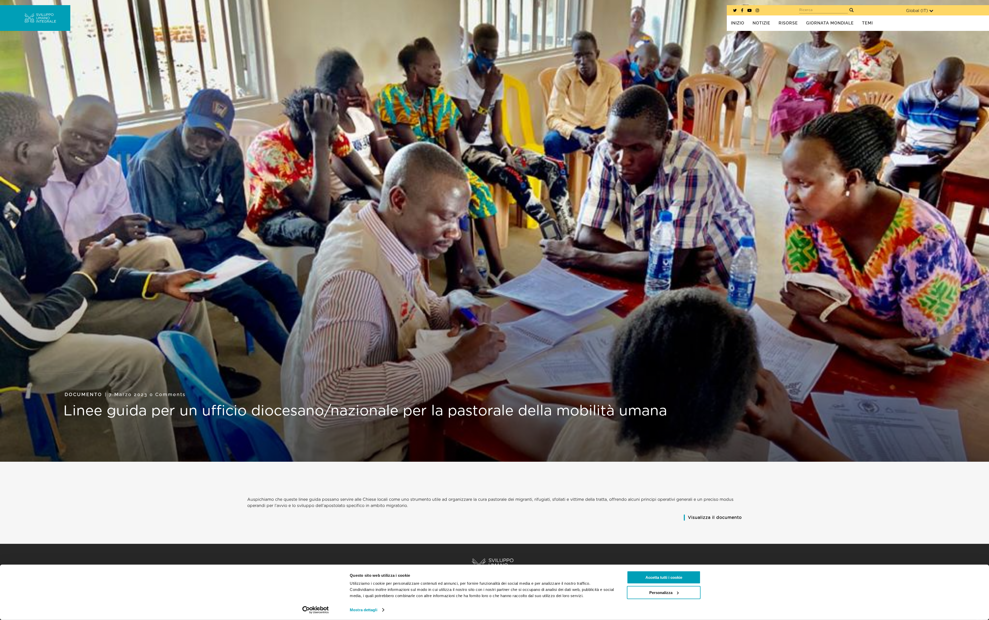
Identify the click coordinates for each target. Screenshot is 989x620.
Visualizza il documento (715, 518)
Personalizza (660, 592)
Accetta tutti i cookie (663, 577)
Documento (83, 394)
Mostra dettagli (363, 610)
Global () (917, 11)
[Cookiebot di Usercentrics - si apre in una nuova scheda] (315, 610)
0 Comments (168, 394)
